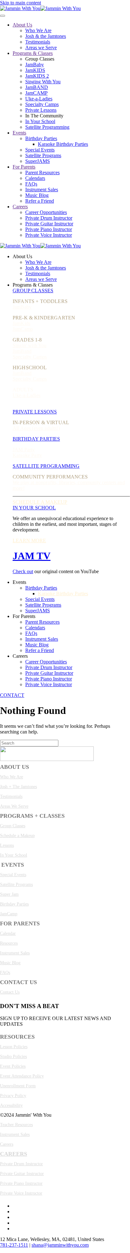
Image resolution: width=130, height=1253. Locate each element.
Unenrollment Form (18, 1086)
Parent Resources (42, 172)
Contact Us (10, 992)
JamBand (22, 351)
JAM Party (24, 449)
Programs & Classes (33, 53)
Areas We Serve (14, 806)
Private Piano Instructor (48, 229)
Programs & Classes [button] (33, 285)
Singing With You (43, 81)
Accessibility (11, 1105)
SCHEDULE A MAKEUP (40, 502)
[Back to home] (40, 8)
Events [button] (19, 582)
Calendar (8, 933)
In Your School (40, 121)
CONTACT (12, 695)
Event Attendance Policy (22, 1076)
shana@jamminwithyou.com (60, 1245)
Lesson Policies (13, 1046)
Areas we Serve (41, 47)
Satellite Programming (47, 127)
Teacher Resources (16, 1124)
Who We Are (38, 30)
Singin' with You (30, 345)
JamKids (21, 323)
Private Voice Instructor (48, 235)
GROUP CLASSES (33, 290)
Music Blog (37, 195)
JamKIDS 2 (37, 76)
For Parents (24, 166)
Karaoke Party (27, 455)
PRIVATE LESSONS (35, 411)
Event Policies (13, 1066)
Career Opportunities (46, 212)
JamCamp (23, 329)
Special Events (40, 149)
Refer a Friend (39, 201)
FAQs (31, 184)
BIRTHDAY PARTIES (36, 439)
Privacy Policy (13, 1095)
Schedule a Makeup (17, 835)
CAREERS (13, 1154)
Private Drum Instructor (48, 218)
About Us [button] (22, 256)
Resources (9, 943)
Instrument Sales (41, 189)
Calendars (35, 178)
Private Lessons (40, 110)
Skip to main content (20, 2)
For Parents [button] (24, 616)
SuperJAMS (37, 161)
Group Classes (12, 825)
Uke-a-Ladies (38, 98)
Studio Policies (13, 1056)
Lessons (7, 845)
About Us (22, 24)
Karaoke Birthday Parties (63, 144)
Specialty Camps (42, 104)
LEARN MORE (29, 540)
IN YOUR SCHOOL (34, 507)
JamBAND (36, 87)
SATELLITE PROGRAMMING (46, 466)
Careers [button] (20, 656)
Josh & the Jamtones (45, 36)
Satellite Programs (43, 155)
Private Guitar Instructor (49, 223)
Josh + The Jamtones (18, 786)
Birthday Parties (41, 138)
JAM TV (31, 555)
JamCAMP (36, 93)
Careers (20, 206)
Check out (23, 571)
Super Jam (9, 894)
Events (19, 132)
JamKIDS (35, 70)
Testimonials (37, 42)
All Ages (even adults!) (36, 428)
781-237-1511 (14, 1245)
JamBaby (34, 64)
